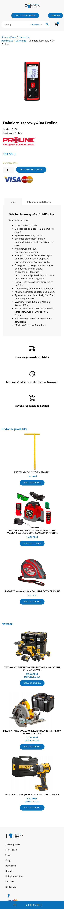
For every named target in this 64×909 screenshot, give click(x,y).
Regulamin (10, 865)
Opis (13, 202)
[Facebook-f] (8, 895)
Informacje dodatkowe (39, 202)
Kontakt (9, 871)
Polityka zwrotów (14, 876)
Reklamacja (11, 887)
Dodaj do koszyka (31, 169)
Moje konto (11, 849)
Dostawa (9, 881)
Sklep (8, 855)
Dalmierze (20, 40)
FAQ (7, 860)
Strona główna (8, 37)
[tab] (13, 201)
